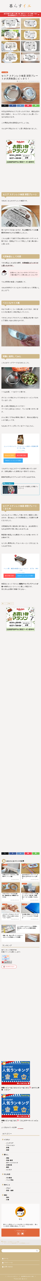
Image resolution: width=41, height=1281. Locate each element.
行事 (7, 1199)
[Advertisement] (20, 176)
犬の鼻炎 (9, 1177)
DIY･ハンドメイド (12, 1162)
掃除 (7, 1158)
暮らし (6, 1154)
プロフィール (8, 1262)
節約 (7, 1197)
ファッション (10, 1145)
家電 (7, 1147)
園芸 (7, 1167)
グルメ (8, 1188)
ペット (4, 603)
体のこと (7, 1184)
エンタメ (9, 1169)
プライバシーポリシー (12, 1276)
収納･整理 (9, 1160)
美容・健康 (9, 1190)
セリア (11, 603)
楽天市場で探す (21, 455)
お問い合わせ (8, 1266)
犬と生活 (7, 1174)
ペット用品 (4, 72)
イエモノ (7, 1139)
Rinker (23, 450)
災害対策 (9, 1165)
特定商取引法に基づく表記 (27, 1276)
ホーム (6, 1258)
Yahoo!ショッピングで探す (13, 460)
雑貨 (7, 1150)
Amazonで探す (9, 455)
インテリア (9, 1143)
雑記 (5, 1195)
